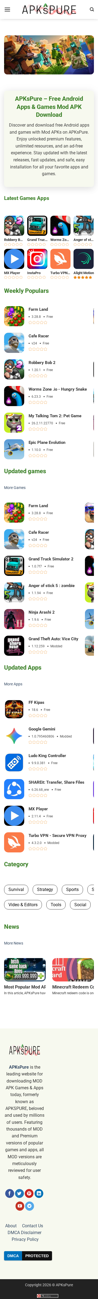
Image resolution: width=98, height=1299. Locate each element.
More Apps (13, 684)
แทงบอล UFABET (49, 1270)
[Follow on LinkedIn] (39, 1193)
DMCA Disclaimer (24, 1232)
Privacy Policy (25, 1239)
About (11, 1225)
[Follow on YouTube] (20, 1205)
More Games (15, 487)
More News (13, 943)
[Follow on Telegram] (29, 1205)
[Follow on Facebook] (9, 1193)
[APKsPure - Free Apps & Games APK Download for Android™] (49, 9)
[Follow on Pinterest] (29, 1193)
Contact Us (32, 1225)
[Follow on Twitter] (19, 1193)
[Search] (92, 9)
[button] (7, 9)
